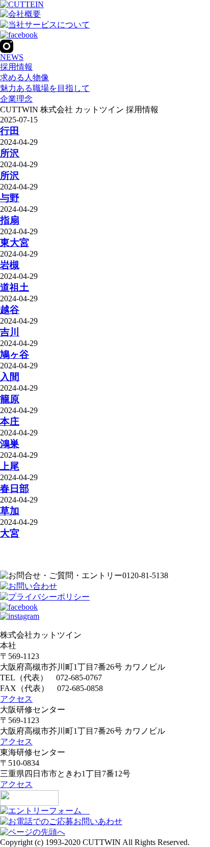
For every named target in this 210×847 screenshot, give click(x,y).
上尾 (9, 466)
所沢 (9, 153)
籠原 (9, 399)
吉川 (9, 332)
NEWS (11, 57)
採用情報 (16, 66)
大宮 (9, 533)
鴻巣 (9, 443)
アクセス (16, 699)
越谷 (9, 309)
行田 (9, 131)
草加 (9, 511)
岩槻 (9, 265)
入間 (9, 376)
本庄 (9, 421)
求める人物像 (24, 77)
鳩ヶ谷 (14, 354)
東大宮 (14, 242)
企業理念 (16, 99)
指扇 (9, 220)
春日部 (14, 488)
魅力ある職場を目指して (45, 88)
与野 (9, 198)
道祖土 (14, 287)
